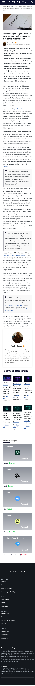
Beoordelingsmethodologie (8, 591)
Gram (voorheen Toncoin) (12, 555)
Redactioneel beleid (6, 588)
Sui (5, 509)
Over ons (3, 581)
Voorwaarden (5, 631)
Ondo (5, 486)
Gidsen (3, 602)
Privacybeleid (4, 634)
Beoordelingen (5, 599)
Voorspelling (4, 606)
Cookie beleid (4, 638)
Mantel (6, 463)
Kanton (6, 532)
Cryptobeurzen (5, 617)
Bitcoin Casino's (5, 623)
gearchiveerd (18, 109)
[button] (32, 2)
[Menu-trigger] (3, 2)
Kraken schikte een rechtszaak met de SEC (15, 255)
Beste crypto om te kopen (8, 620)
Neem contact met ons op (8, 585)
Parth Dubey (16, 346)
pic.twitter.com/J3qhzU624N (13, 305)
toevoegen (6, 166)
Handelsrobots (5, 613)
